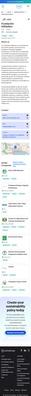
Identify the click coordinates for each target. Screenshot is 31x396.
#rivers (11, 35)
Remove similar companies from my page (19, 164)
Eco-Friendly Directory (7, 362)
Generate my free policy (15, 333)
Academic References (7, 367)
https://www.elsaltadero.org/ (11, 118)
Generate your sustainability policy (15, 1)
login (19, 6)
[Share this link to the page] (29, 19)
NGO (2, 12)
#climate (4, 35)
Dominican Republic (19, 12)
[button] (15, 147)
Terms (12, 390)
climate (9, 12)
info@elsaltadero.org (9, 126)
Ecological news (6, 359)
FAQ (2, 377)
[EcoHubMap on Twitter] (28, 350)
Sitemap (17, 390)
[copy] (27, 118)
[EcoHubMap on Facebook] (20, 350)
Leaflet (27, 154)
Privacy (6, 390)
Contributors (5, 364)
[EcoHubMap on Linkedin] (24, 350)
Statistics (24, 390)
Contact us (4, 375)
